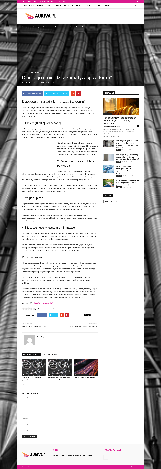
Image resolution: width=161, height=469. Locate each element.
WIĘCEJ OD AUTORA (50, 355)
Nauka (118, 161)
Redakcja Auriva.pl (110, 126)
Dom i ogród (29, 6)
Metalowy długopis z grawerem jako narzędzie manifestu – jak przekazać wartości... (127, 183)
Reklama (58, 1)
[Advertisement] (99, 16)
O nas (52, 1)
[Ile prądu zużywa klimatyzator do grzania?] (34, 367)
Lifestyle (41, 6)
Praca (58, 6)
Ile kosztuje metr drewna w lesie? (34, 327)
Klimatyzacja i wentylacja (37, 72)
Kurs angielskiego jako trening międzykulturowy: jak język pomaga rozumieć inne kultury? (127, 157)
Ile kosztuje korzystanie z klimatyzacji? (84, 327)
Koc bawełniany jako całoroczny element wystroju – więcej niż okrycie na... (120, 120)
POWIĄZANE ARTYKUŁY (31, 355)
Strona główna (44, 1)
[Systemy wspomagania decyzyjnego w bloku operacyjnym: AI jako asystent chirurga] (109, 169)
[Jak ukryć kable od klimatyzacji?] (86, 367)
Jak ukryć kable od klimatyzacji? (84, 377)
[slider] (28, 308)
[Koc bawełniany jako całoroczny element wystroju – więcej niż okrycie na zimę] (121, 106)
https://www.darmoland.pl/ (43, 303)
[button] (136, 5)
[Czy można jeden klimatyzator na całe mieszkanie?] (60, 367)
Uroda (88, 6)
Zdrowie (107, 6)
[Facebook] (137, 1)
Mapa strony (135, 467)
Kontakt (65, 1)
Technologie (77, 6)
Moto (66, 6)
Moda (50, 6)
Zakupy (98, 6)
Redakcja (29, 83)
